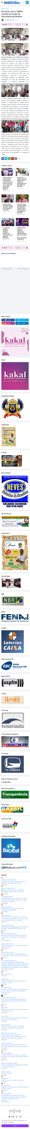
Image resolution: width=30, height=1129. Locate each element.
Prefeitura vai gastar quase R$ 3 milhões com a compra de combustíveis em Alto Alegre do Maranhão (22, 182)
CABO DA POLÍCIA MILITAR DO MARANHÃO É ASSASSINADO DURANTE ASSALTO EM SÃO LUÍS (13, 1001)
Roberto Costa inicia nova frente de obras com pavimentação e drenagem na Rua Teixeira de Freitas (14, 937)
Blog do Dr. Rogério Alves (8, 888)
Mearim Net (4, 1016)
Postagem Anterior (7, 268)
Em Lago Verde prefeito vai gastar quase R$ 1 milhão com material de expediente (8, 207)
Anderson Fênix (5, 1085)
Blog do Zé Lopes (6, 907)
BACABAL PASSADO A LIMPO (9, 1063)
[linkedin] (20, 1116)
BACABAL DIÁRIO (6, 1093)
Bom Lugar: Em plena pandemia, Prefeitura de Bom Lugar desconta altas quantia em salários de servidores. (14, 1046)
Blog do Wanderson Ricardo (9, 933)
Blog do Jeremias (6, 1071)
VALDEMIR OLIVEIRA (7, 896)
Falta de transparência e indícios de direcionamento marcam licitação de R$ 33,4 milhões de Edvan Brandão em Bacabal (13, 1036)
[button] (2, 2)
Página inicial (4, 8)
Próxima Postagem (23, 268)
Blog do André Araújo (7, 944)
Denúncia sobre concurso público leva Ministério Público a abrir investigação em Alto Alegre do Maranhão (22, 208)
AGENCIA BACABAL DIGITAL (9, 997)
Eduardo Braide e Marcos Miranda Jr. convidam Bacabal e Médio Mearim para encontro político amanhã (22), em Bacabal (14, 900)
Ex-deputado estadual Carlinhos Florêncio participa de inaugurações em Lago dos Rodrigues (7, 232)
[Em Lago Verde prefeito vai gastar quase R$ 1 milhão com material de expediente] (7, 198)
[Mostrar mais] (19, 158)
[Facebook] (2, 158)
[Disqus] (15, 291)
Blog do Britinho (5, 1024)
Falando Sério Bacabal (7, 925)
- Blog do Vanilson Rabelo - (8, 880)
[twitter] (13, 1116)
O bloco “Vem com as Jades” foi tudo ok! (12, 1080)
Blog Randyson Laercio (7, 952)
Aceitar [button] (15, 1125)
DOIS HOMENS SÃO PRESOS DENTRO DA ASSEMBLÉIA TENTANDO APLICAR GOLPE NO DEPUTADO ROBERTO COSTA (14, 1097)
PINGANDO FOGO (6, 987)
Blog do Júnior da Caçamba (9, 1033)
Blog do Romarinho (6, 974)
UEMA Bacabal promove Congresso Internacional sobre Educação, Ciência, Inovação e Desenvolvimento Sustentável (22, 233)
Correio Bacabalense (7, 1043)
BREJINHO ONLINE (6, 1053)
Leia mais (10, 1122)
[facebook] (9, 1116)
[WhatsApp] (9, 158)
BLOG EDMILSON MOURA (8, 960)
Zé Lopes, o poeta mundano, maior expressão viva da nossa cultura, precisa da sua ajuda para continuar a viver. (15, 991)
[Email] (15, 158)
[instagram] (16, 1116)
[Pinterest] (12, 158)
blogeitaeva (4, 1078)
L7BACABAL (4, 1007)
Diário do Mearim (6, 915)
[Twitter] (6, 158)
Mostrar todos (5, 1102)
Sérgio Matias (5, 979)
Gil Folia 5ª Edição (6, 1073)
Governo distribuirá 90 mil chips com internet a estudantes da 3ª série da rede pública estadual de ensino (14, 1056)
